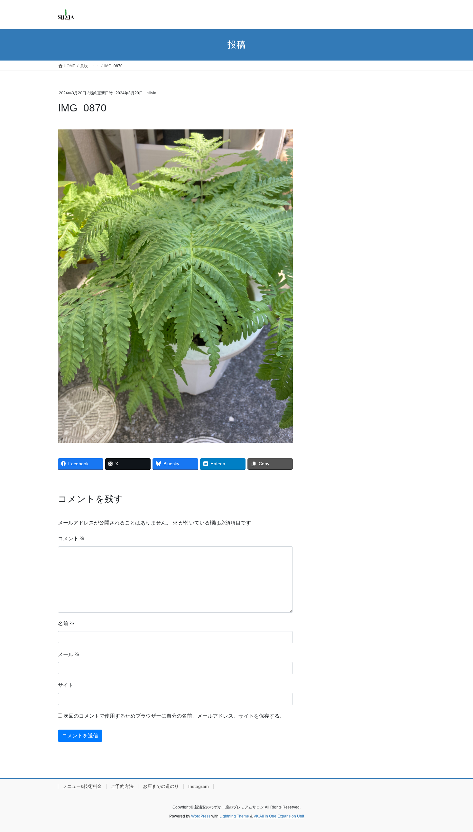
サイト (65, 685)
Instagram (198, 786)
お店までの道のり (161, 786)
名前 (66, 623)
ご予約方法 (122, 786)
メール (69, 654)
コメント (71, 538)
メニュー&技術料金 (82, 786)
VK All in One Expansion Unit (279, 816)
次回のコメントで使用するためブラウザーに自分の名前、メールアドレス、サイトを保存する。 (174, 716)
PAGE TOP (456, 801)
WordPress (200, 816)
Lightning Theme (234, 816)
